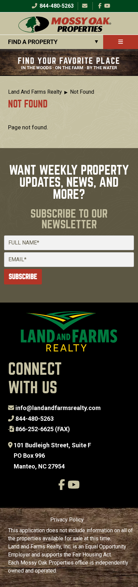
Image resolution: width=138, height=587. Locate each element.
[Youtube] (107, 6)
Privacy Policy (67, 519)
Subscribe (23, 276)
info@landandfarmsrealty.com (58, 407)
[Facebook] (99, 6)
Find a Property (33, 41)
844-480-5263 (56, 6)
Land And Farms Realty (35, 92)
